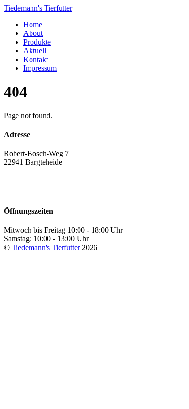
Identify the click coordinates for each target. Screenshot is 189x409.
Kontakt (35, 59)
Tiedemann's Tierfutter (46, 247)
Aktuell (34, 51)
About (33, 33)
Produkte (37, 42)
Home (32, 24)
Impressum (40, 68)
